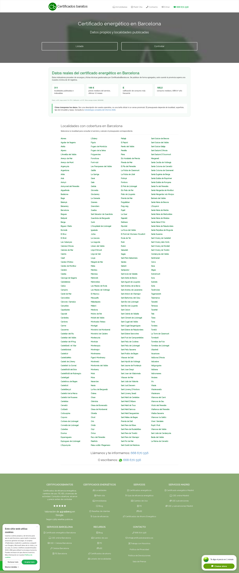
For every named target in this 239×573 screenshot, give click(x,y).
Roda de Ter (126, 238)
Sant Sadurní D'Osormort (161, 154)
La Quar (124, 214)
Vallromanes (156, 373)
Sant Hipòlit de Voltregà (130, 362)
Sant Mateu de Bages (129, 417)
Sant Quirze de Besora (160, 139)
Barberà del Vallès (158, 198)
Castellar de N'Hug (68, 342)
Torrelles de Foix (158, 342)
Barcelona (65, 210)
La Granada (95, 198)
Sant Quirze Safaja (158, 146)
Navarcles (95, 381)
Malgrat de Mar (97, 262)
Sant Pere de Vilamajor (130, 437)
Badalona (64, 194)
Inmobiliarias (121, 7)
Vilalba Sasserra (157, 413)
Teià (152, 314)
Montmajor (95, 350)
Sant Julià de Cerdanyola (161, 433)
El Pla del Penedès (128, 166)
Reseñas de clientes (100, 511)
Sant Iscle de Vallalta (129, 274)
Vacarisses (155, 354)
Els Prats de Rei (127, 190)
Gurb (93, 222)
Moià (93, 373)
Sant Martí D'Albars (128, 401)
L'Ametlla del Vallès (68, 154)
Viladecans (155, 393)
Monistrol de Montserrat (100, 330)
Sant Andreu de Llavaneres (131, 290)
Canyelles (65, 306)
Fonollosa (95, 158)
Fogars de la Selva (98, 150)
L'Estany (94, 139)
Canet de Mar (66, 294)
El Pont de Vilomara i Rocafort (133, 234)
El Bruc (63, 234)
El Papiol (124, 142)
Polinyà (124, 178)
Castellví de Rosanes (69, 397)
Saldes (123, 262)
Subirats (154, 282)
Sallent (123, 266)
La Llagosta (95, 242)
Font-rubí (94, 162)
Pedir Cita (137, 7)
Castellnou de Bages (69, 381)
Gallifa (93, 170)
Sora (153, 278)
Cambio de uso (101, 538)
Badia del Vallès (157, 437)
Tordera (154, 326)
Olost (93, 417)
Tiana (153, 318)
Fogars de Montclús (99, 146)
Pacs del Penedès (98, 437)
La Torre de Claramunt (160, 334)
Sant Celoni (125, 310)
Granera (94, 202)
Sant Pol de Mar (127, 441)
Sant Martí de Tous (128, 405)
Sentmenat (155, 258)
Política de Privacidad (139, 549)
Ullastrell (154, 350)
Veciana (154, 377)
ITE (140, 506)
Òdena (93, 393)
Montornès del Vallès (99, 366)
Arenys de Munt (67, 162)
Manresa (94, 274)
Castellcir (64, 354)
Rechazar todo (13, 562)
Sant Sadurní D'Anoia (159, 150)
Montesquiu (95, 346)
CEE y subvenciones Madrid (180, 506)
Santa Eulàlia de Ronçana (161, 182)
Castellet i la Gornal (68, 366)
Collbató (64, 409)
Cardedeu (65, 318)
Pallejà (123, 139)
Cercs (153, 262)
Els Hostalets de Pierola (130, 158)
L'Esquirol (155, 206)
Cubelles (64, 429)
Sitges (153, 270)
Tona (153, 322)
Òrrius (93, 433)
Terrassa (154, 306)
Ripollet (124, 226)
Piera (123, 154)
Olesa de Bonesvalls (99, 405)
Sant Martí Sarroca (128, 409)
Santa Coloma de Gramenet (162, 170)
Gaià (92, 182)
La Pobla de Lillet (128, 174)
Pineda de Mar (126, 162)
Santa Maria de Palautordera (162, 226)
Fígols (93, 142)
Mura (93, 377)
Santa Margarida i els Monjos (162, 194)
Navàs (93, 385)
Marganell (155, 158)
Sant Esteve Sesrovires (130, 334)
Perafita (124, 150)
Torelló (154, 330)
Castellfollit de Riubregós (71, 373)
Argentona (65, 170)
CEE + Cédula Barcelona (61, 543)
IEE (140, 511)
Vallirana (154, 370)
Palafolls (94, 441)
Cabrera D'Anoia (67, 246)
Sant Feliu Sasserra (128, 350)
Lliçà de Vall (96, 254)
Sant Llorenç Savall (128, 393)
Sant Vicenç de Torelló (160, 250)
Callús (63, 286)
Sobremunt (155, 274)
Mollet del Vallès (97, 318)
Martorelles (95, 282)
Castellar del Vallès (68, 338)
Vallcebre (155, 362)
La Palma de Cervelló (159, 441)
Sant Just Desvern (128, 385)
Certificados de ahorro (100, 553)
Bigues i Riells (66, 226)
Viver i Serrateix (157, 421)
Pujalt (123, 210)
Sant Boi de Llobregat (129, 302)
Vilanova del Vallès (158, 429)
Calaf (63, 258)
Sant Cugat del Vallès (129, 322)
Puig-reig (124, 206)
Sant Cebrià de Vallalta (130, 314)
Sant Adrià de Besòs (129, 278)
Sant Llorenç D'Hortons (130, 389)
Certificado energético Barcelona (60, 533)
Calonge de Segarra (69, 278)
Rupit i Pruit (155, 425)
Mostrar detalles (11, 567)
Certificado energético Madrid (180, 490)
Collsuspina (65, 413)
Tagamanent (156, 294)
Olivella (94, 413)
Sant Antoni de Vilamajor (131, 294)
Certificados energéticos (140, 490)
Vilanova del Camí (158, 397)
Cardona (64, 322)
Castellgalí (65, 377)
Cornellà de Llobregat (70, 425)
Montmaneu (95, 354)
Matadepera (95, 302)
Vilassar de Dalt (127, 358)
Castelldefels (66, 358)
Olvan (93, 397)
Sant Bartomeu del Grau (130, 298)
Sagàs (123, 254)
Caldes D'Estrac (67, 262)
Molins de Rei (96, 314)
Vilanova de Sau (157, 401)
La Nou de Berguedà (99, 389)
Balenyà (64, 202)
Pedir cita (100, 495)
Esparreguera (66, 437)
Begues (64, 214)
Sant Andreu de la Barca (130, 286)
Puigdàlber (125, 202)
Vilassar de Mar (127, 377)
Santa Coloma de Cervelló (161, 166)
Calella (63, 274)
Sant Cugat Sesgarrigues (131, 326)
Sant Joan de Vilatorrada (131, 373)
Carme (63, 326)
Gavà (93, 178)
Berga (63, 222)
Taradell (154, 302)
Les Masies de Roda (99, 286)
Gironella (94, 190)
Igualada (94, 230)
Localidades (100, 490)
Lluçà (93, 258)
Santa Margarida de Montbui (162, 190)
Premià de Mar (127, 198)
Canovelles (65, 298)
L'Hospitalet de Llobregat (101, 226)
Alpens (63, 150)
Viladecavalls (156, 389)
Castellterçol (66, 389)
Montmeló (95, 362)
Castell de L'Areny (68, 362)
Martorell (94, 278)
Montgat (94, 326)
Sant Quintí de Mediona (130, 445)
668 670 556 (140, 453)
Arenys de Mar (66, 158)
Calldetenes (65, 282)
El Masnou (95, 294)
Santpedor (125, 270)
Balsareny (65, 206)
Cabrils (63, 254)
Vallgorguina (156, 366)
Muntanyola (95, 338)
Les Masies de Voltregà (100, 290)
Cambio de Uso (140, 501)
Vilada (153, 385)
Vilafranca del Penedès (160, 409)
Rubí (123, 242)
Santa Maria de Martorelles (161, 214)
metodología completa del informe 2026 (100, 110)
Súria (153, 286)
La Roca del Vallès (128, 230)
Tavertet (154, 310)
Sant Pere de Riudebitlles (131, 429)
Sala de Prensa (139, 561)
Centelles (64, 401)
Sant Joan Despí (127, 370)
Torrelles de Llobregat (160, 346)
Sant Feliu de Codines (130, 342)
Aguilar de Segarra (68, 142)
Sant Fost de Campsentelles (132, 338)
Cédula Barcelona (60, 548)
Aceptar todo (29, 562)
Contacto (153, 7)
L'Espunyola (65, 445)
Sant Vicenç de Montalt (160, 246)
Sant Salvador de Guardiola (102, 214)
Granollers (95, 206)
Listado (80, 46)
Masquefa (95, 298)
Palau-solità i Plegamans (100, 445)
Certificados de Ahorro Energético (140, 516)
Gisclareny (95, 194)
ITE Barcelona (60, 553)
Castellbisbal (66, 350)
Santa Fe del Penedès (159, 186)
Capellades (65, 310)
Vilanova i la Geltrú (158, 417)
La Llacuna (95, 238)
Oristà (93, 425)
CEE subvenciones (180, 501)
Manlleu (94, 270)
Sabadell (124, 250)
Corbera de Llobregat (69, 421)
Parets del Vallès (127, 146)
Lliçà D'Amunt (96, 250)
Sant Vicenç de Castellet (161, 238)
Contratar (159, 46)
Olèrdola (94, 401)
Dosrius (64, 433)
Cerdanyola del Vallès (160, 254)
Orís (92, 421)
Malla (93, 266)
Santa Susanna (156, 234)
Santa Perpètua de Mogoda (162, 230)
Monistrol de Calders (99, 334)
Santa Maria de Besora (160, 202)
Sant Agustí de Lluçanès (130, 282)
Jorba (93, 234)
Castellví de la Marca (69, 393)
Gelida (93, 186)
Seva (153, 266)
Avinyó (63, 182)
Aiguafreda (65, 190)
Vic (152, 381)
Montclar (94, 342)
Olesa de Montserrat (99, 409)
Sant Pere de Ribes (128, 425)
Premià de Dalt (127, 421)
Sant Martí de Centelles (130, 397)
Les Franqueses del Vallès (101, 166)
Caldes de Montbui (68, 266)
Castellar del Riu (67, 334)
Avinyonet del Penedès (70, 186)
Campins (64, 290)
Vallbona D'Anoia (158, 358)
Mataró (93, 306)
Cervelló (64, 405)
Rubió (123, 246)
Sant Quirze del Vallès (160, 142)
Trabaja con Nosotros (140, 543)
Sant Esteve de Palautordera (132, 330)
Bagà (63, 198)
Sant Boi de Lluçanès (129, 306)
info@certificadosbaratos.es (140, 538)
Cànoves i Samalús (68, 302)
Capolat (64, 314)
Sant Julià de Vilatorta (129, 381)
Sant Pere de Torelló (129, 433)
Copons (64, 417)
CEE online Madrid (180, 495)
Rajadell (124, 218)
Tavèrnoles (155, 290)
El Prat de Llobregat (129, 186)
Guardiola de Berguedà (100, 218)
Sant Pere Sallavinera (129, 258)
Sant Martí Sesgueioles (130, 413)
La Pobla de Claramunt (130, 170)
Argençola (65, 166)
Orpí (92, 429)
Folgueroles (96, 154)
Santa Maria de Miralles (160, 218)
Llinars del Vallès (98, 246)
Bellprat (64, 218)
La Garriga (95, 174)
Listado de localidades (100, 559)
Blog (100, 506)
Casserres (65, 330)
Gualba (94, 210)
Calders (64, 270)
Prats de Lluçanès (128, 194)
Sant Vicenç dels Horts (160, 242)
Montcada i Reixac (98, 322)
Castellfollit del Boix (69, 370)
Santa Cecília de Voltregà (161, 162)
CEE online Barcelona (61, 538)
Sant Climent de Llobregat (131, 318)
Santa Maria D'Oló (158, 222)
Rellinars (124, 222)
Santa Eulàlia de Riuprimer (161, 178)
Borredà (64, 230)
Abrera (63, 139)
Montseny (95, 370)
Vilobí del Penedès (158, 405)
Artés (63, 174)
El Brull (63, 238)
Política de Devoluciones (139, 555)
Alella (63, 146)
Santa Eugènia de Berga (160, 174)
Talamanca (155, 298)
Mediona (94, 310)
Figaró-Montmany (98, 358)
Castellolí (64, 385)
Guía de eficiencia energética (140, 495)
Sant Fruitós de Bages (129, 354)
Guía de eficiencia (100, 516)
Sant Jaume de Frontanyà (131, 366)
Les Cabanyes (66, 242)
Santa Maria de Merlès (160, 210)
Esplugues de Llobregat (70, 441)
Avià (62, 178)
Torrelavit (154, 338)
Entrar (167, 7)
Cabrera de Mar (67, 250)
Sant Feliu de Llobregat (130, 346)
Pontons (124, 182)
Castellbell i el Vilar (68, 346)
